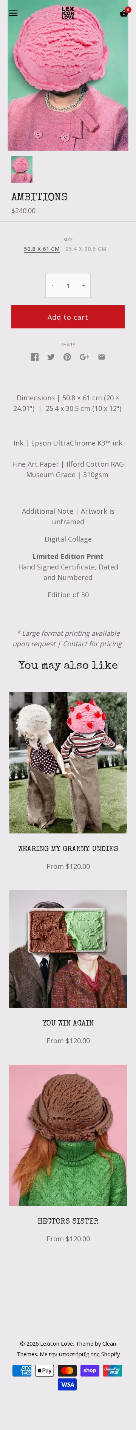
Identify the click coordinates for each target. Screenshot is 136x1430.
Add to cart (68, 317)
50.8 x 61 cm (42, 249)
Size (68, 239)
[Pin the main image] (67, 356)
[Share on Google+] (84, 356)
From (68, 866)
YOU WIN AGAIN (68, 1024)
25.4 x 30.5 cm (86, 249)
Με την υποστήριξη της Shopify (80, 1354)
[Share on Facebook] (35, 356)
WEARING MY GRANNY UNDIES (68, 849)
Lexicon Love (56, 1343)
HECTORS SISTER (68, 1222)
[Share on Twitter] (51, 356)
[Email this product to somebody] (101, 356)
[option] (21, 169)
